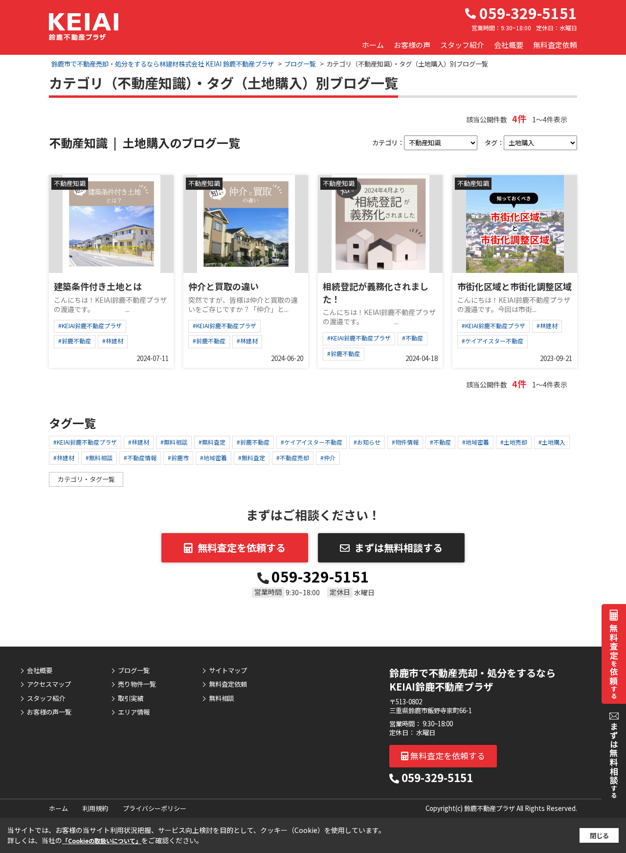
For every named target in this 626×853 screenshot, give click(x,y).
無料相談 (221, 698)
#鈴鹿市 (178, 457)
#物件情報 (405, 442)
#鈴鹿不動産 (74, 341)
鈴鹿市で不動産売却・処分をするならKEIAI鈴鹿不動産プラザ (472, 680)
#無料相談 (173, 442)
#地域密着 (475, 442)
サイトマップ (228, 670)
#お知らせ (367, 442)
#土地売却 (513, 442)
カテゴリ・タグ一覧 (86, 479)
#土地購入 (551, 442)
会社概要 (508, 45)
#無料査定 (212, 442)
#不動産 (412, 338)
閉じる (599, 835)
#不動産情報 (140, 457)
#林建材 (112, 341)
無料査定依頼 (555, 45)
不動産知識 (70, 183)
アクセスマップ (49, 684)
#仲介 (327, 457)
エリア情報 (134, 712)
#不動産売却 (292, 457)
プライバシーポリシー (154, 808)
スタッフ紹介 (462, 45)
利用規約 (95, 808)
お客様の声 (412, 45)
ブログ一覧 (134, 670)
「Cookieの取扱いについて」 (101, 840)
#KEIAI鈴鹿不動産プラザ (90, 325)
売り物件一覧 (137, 684)
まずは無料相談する (399, 547)
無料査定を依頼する (242, 547)
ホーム (373, 45)
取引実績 (130, 698)
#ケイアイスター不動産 (492, 341)
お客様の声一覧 (49, 712)
